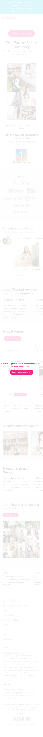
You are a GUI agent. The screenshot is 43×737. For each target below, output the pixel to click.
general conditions (21, 366)
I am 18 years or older (21, 372)
